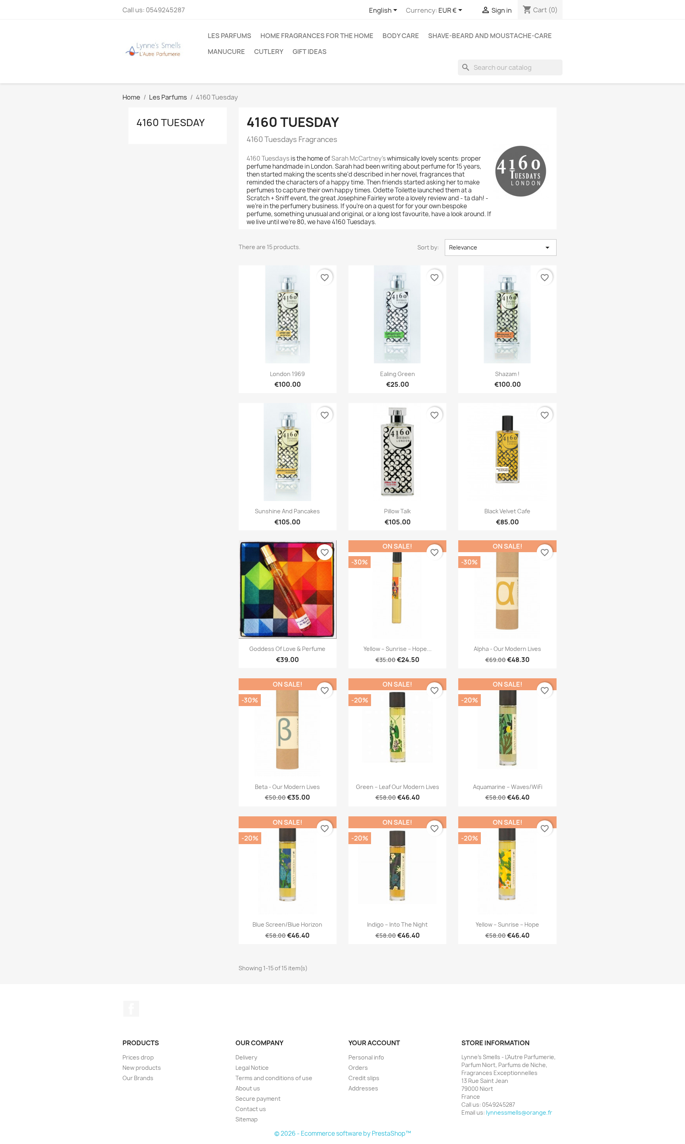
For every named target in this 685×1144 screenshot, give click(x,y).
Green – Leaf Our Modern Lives (397, 787)
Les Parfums (229, 35)
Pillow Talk (397, 511)
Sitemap (246, 1119)
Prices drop (138, 1057)
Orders (358, 1067)
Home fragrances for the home (316, 35)
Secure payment (258, 1098)
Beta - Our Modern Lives (287, 787)
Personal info (366, 1057)
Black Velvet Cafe (507, 511)
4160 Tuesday (170, 122)
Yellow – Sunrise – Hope (507, 924)
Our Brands (137, 1078)
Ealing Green (397, 374)
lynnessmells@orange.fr (519, 1112)
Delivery (246, 1057)
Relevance (500, 247)
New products (141, 1067)
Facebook (131, 1009)
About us (247, 1088)
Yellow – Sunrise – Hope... (398, 649)
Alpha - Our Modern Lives (507, 649)
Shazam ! (507, 374)
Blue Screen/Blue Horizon (287, 924)
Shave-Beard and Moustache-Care (490, 35)
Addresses (363, 1088)
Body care (401, 35)
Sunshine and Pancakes (287, 511)
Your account (374, 1042)
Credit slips (363, 1078)
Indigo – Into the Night (397, 924)
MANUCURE (226, 51)
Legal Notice (252, 1067)
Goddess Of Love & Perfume (287, 649)
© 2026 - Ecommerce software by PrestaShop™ (342, 1133)
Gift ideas (310, 51)
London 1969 (287, 374)
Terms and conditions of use (273, 1078)
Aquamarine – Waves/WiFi (507, 787)
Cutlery (268, 51)
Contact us (250, 1109)
